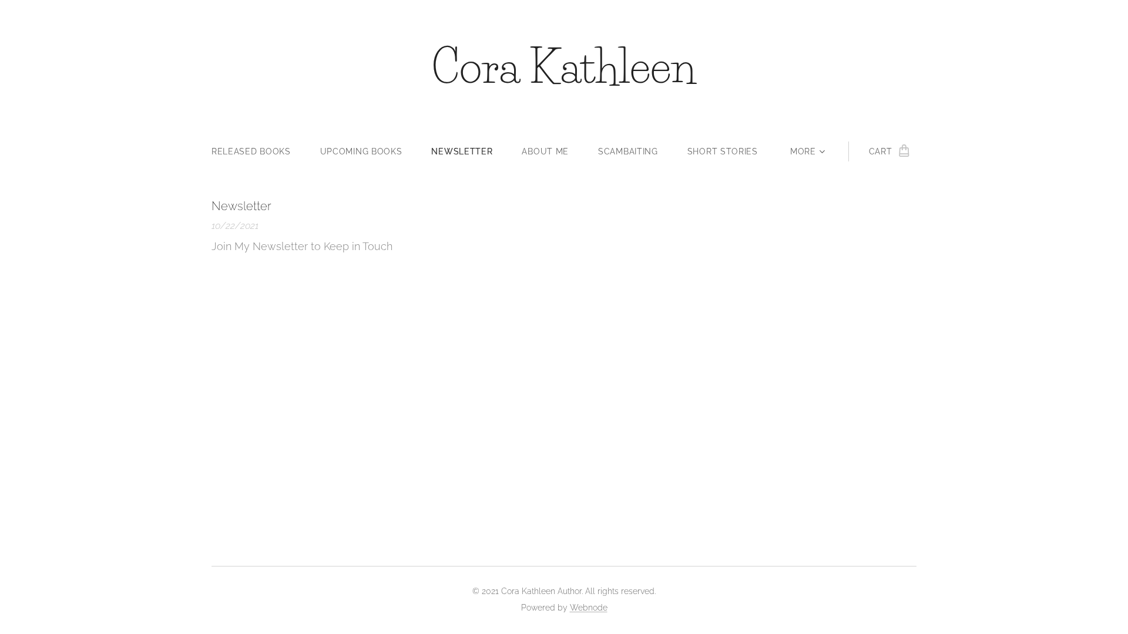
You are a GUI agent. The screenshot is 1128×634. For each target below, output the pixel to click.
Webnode (588, 607)
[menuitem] (259, 151)
